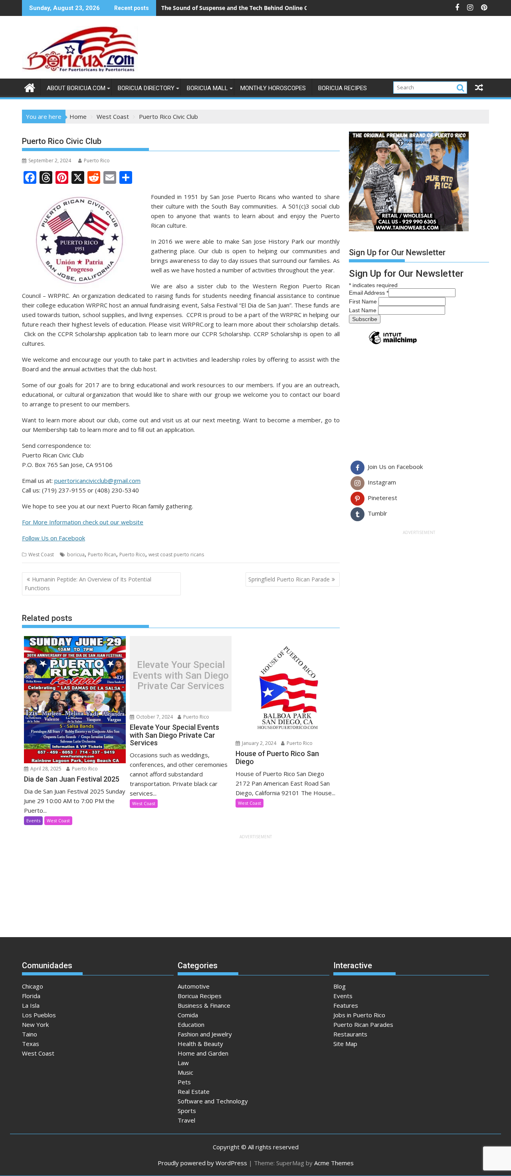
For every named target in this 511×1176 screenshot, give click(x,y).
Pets (184, 1082)
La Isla (31, 1005)
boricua (76, 554)
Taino (29, 1034)
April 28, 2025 (45, 768)
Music (185, 1072)
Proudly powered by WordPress (202, 1163)
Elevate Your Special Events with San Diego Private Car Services (181, 675)
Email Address (368, 293)
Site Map (345, 1044)
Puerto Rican (102, 554)
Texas (30, 1044)
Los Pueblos (39, 1015)
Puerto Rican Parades (363, 1024)
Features (345, 1005)
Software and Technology (213, 1101)
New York (35, 1024)
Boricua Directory (146, 88)
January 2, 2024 (258, 743)
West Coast (41, 554)
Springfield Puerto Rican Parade (289, 579)
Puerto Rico (97, 160)
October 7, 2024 (154, 716)
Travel (186, 1120)
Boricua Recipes (342, 88)
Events (33, 820)
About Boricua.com (76, 88)
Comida (188, 1015)
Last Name (363, 310)
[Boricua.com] (29, 87)
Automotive (194, 986)
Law (183, 1063)
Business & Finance (204, 1005)
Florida (31, 996)
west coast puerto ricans (176, 554)
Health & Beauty (200, 1044)
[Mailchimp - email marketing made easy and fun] (393, 344)
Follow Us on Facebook (53, 538)
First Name (363, 301)
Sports (187, 1111)
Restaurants (350, 1034)
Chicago (32, 986)
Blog (339, 986)
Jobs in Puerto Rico (359, 1015)
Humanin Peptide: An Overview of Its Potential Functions (88, 583)
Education (191, 1024)
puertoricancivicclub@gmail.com (97, 481)
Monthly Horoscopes (273, 88)
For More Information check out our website (82, 522)
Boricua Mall (207, 88)
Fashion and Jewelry (205, 1034)
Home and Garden (203, 1053)
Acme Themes (334, 1163)
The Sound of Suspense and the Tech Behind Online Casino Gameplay (256, 8)
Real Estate (194, 1091)
